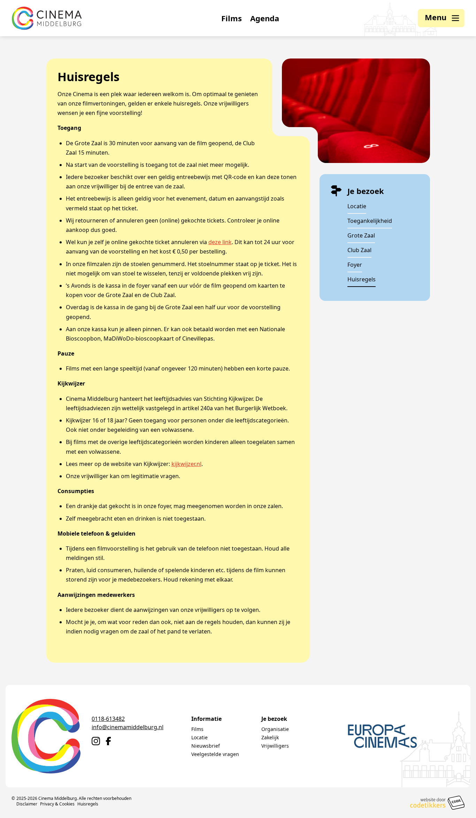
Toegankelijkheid (369, 221)
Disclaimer (26, 804)
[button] (441, 18)
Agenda (264, 18)
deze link (220, 242)
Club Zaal (359, 250)
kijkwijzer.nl (186, 464)
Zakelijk (270, 737)
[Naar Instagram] (96, 741)
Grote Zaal (361, 235)
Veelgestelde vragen (215, 754)
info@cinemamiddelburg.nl (127, 727)
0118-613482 (108, 719)
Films (231, 18)
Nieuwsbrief (205, 745)
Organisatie (275, 729)
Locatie (356, 206)
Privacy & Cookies (57, 804)
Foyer (354, 264)
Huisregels (361, 279)
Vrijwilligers (275, 745)
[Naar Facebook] (108, 741)
